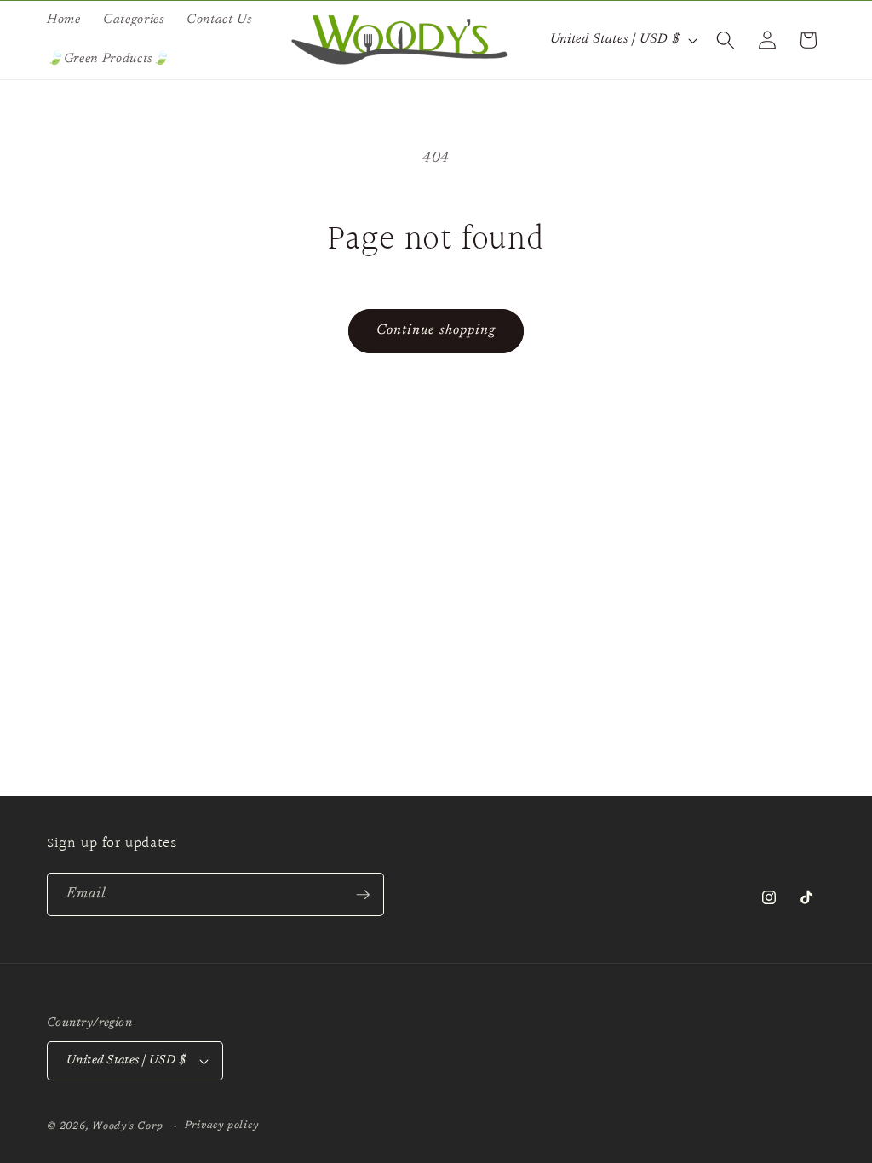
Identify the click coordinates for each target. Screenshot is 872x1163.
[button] (725, 40)
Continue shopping (436, 330)
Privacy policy (222, 1125)
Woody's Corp (127, 1126)
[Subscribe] (362, 895)
